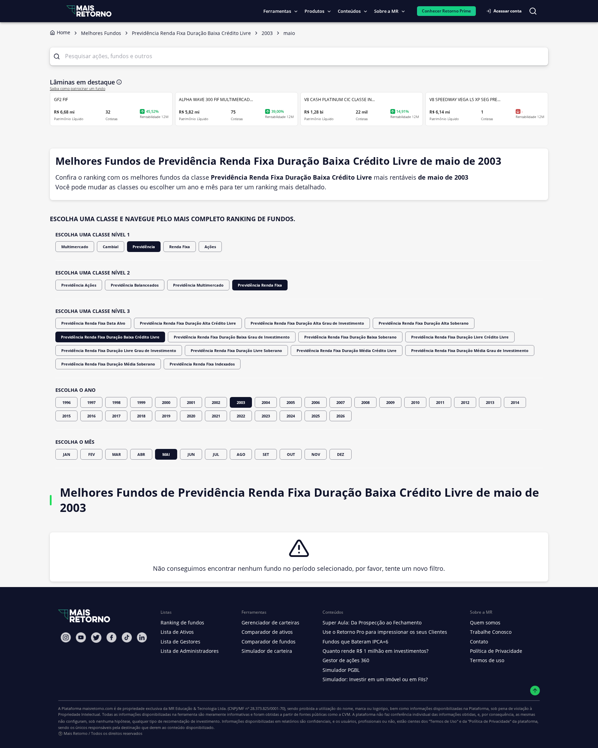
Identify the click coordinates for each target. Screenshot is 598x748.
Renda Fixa (179, 246)
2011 (440, 402)
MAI (166, 454)
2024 (291, 415)
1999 (141, 402)
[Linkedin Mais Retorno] (142, 637)
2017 (116, 415)
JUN (191, 454)
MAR (116, 454)
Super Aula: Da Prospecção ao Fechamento (372, 622)
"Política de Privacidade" (489, 721)
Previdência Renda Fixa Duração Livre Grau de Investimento (118, 350)
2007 (340, 402)
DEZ (340, 454)
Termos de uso (487, 660)
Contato (479, 641)
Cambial (110, 246)
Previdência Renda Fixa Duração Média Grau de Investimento (469, 350)
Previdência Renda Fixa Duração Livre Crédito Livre (460, 337)
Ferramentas (277, 11)
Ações (210, 246)
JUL (216, 454)
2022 (241, 415)
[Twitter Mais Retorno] (96, 637)
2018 (141, 415)
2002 (216, 402)
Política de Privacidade (496, 651)
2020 (191, 415)
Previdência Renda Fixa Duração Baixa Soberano (350, 337)
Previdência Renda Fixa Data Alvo (93, 323)
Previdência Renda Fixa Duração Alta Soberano (424, 323)
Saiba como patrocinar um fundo (77, 88)
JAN (66, 454)
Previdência (144, 246)
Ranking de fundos (182, 622)
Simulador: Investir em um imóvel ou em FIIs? (375, 679)
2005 (291, 402)
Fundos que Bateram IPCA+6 (355, 641)
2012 (465, 402)
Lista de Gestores (180, 641)
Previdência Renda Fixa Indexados (202, 364)
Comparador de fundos (269, 641)
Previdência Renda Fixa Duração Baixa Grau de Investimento (232, 337)
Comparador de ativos (267, 632)
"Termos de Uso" (443, 721)
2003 (241, 402)
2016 (91, 415)
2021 (216, 415)
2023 (266, 415)
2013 (490, 402)
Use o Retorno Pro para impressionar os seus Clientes (385, 632)
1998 (116, 402)
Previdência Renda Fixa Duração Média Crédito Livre (347, 350)
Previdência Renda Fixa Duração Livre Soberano (236, 350)
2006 (315, 402)
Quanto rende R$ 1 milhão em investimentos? (375, 651)
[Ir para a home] (88, 11)
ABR (141, 454)
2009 (390, 402)
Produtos (314, 11)
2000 (166, 402)
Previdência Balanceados (134, 285)
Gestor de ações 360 (346, 660)
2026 (340, 415)
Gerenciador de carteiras (270, 622)
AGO (241, 454)
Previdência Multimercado (198, 285)
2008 (365, 402)
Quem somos (485, 622)
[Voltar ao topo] (535, 691)
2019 (166, 415)
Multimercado (74, 246)
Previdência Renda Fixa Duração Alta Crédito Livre (188, 323)
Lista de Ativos (177, 632)
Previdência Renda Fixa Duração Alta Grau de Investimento (307, 323)
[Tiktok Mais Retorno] (126, 637)
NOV (315, 454)
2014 (515, 402)
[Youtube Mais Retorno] (81, 637)
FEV (91, 454)
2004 (266, 402)
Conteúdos (349, 11)
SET (266, 454)
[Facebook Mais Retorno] (111, 637)
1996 (66, 402)
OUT (291, 454)
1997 (91, 402)
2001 (191, 402)
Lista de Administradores (190, 651)
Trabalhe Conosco (490, 632)
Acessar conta (507, 11)
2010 (415, 402)
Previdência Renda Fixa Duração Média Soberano (108, 364)
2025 (315, 415)
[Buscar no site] (533, 11)
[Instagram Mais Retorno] (66, 637)
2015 (66, 415)
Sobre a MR (386, 11)
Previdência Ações (78, 285)
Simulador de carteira (267, 651)
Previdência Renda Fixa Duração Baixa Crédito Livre (110, 337)
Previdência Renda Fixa (260, 285)
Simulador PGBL (341, 670)
